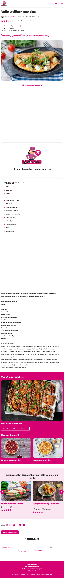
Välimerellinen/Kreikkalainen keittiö (38, 35)
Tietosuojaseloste (32, 564)
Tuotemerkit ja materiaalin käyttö (32, 569)
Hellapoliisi (12, 16)
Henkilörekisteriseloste (32, 567)
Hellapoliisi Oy (32, 571)
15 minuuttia (16, 35)
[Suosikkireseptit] (56, 4)
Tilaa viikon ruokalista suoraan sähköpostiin (15, 429)
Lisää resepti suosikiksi (9, 532)
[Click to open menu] (62, 3)
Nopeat (24, 35)
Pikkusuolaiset (6, 35)
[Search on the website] (52, 4)
